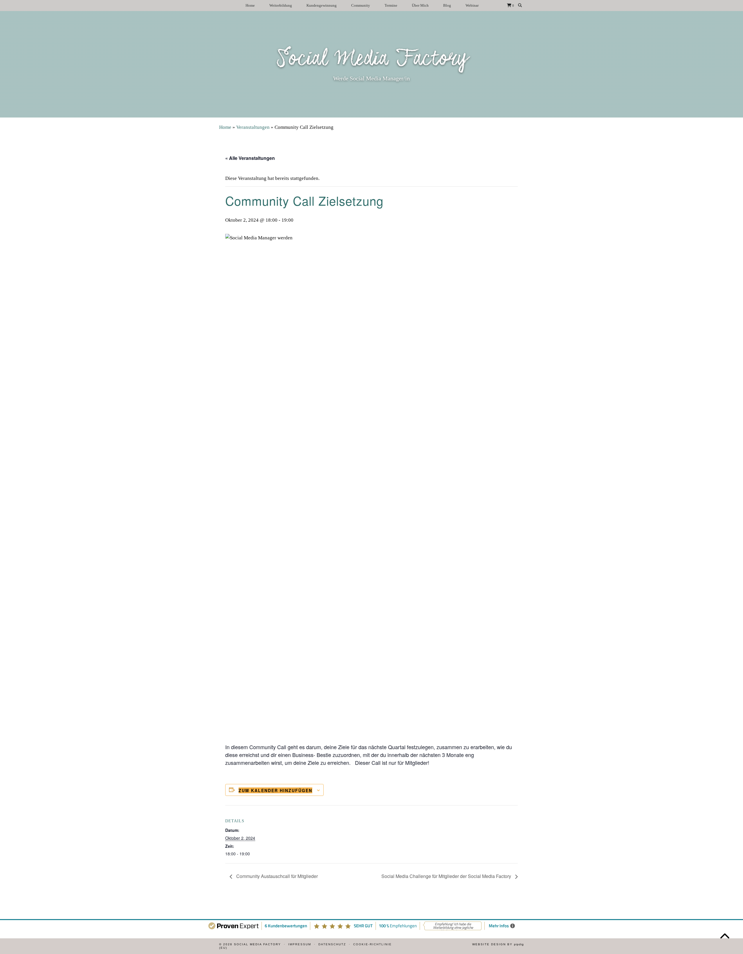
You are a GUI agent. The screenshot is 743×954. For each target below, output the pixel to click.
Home (250, 5)
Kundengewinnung (321, 5)
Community (360, 5)
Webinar (472, 5)
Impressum (299, 944)
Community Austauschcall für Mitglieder (276, 876)
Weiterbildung (280, 5)
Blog (447, 5)
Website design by (498, 944)
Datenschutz (332, 944)
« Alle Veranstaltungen (250, 158)
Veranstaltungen (253, 127)
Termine (391, 5)
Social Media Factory (371, 59)
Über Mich (420, 5)
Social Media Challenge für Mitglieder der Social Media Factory (446, 876)
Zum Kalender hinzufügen (275, 790)
